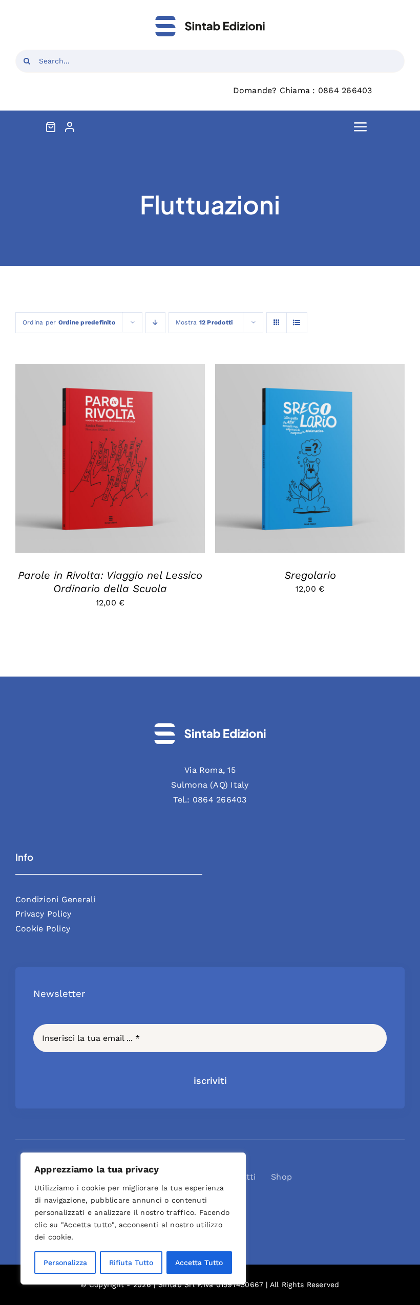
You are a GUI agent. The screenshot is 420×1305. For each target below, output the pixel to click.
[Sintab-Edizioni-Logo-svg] (210, 19)
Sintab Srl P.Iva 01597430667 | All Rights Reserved (249, 1284)
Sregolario (310, 575)
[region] (133, 1218)
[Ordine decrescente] (155, 322)
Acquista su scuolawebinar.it (90, 455)
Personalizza (65, 1262)
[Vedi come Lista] (297, 323)
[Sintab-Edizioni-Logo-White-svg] (210, 726)
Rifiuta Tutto (131, 1262)
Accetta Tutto (199, 1262)
